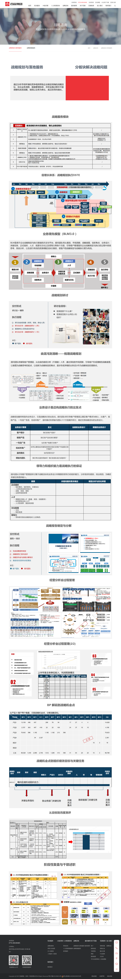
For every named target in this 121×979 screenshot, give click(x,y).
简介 (92, 946)
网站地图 (94, 976)
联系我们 (108, 5)
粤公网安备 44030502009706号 (72, 976)
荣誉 (92, 954)
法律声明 (101, 976)
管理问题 (102, 946)
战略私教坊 (51, 946)
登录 (111, 2)
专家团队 (93, 951)
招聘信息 (108, 946)
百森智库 (91, 5)
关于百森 (82, 5)
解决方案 (102, 951)
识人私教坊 (51, 951)
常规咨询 (65, 946)
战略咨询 (65, 5)
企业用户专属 (105, 2)
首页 (29, 5)
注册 (114, 2)
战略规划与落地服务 (15, 48)
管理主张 (102, 948)
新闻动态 (93, 948)
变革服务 (65, 951)
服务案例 (74, 5)
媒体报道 (93, 956)
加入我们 (100, 5)
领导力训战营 (51, 948)
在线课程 (97, 2)
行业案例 (102, 954)
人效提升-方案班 (52, 954)
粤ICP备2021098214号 (54, 976)
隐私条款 (109, 976)
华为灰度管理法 (95, 959)
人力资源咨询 (55, 5)
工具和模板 (103, 959)
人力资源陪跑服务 (68, 948)
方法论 (102, 956)
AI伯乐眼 (45, 5)
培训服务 (37, 5)
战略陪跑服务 (31, 48)
